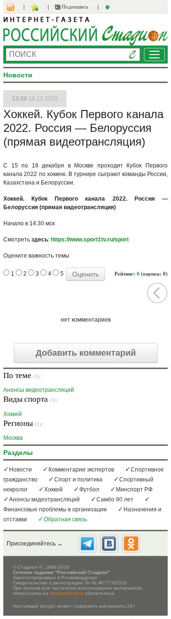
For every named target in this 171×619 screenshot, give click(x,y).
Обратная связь (65, 519)
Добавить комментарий (86, 353)
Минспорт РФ (134, 489)
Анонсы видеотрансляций (38, 390)
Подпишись (74, 6)
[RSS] (15, 7)
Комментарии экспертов (81, 469)
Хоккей (12, 414)
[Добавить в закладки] (36, 7)
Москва (13, 437)
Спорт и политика (78, 479)
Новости (20, 469)
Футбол (89, 489)
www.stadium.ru (67, 593)
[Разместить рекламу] (109, 7)
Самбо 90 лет (114, 499)
